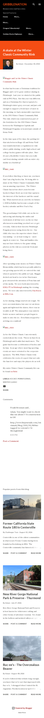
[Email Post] (4, 387)
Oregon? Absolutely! (11, 28)
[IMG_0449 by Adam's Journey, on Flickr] (8, 169)
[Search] (33, 4)
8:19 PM (13, 435)
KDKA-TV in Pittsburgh (12, 287)
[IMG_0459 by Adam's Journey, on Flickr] (8, 257)
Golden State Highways (12, 34)
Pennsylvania (24, 379)
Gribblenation (15, 4)
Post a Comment (11, 441)
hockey (13, 379)
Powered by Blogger (23, 708)
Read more (36, 553)
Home (5, 17)
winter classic (10, 382)
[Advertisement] (22, 465)
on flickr (14, 371)
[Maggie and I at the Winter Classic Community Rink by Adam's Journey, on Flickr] (22, 82)
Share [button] (6, 390)
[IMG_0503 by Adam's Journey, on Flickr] (8, 328)
